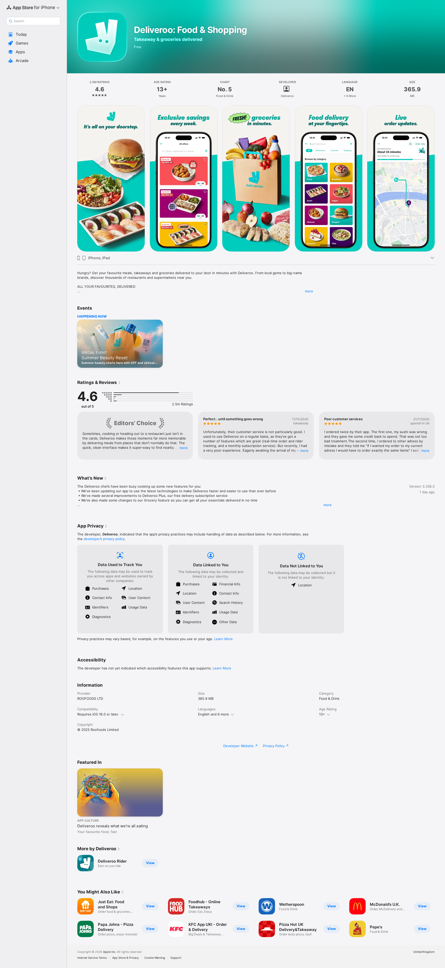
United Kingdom (424, 952)
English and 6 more (213, 714)
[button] (33, 34)
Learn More (223, 639)
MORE (183, 448)
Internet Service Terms (92, 957)
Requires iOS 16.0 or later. (98, 714)
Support (175, 957)
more (309, 291)
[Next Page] (439, 178)
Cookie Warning (154, 957)
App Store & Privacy (125, 957)
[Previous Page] (72, 178)
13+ (322, 714)
